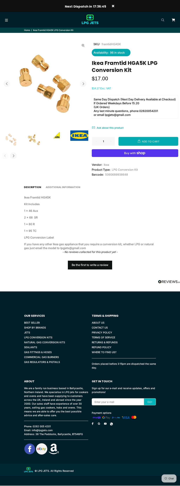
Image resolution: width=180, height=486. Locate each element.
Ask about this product (110, 127)
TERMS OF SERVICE (103, 337)
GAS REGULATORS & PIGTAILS (42, 362)
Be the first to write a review (90, 265)
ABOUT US (98, 322)
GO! (149, 402)
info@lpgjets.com (42, 430)
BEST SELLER (32, 322)
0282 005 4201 (42, 426)
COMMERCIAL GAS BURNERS (41, 357)
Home (27, 30)
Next (83, 83)
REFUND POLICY (101, 347)
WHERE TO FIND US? (104, 352)
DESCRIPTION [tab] (32, 187)
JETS (27, 332)
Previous (7, 83)
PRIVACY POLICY (102, 332)
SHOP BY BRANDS (35, 327)
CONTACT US (100, 327)
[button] (90, 263)
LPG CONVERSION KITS (38, 337)
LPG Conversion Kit (125, 169)
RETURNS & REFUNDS (105, 342)
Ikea (106, 164)
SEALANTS (30, 347)
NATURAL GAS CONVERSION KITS (44, 342)
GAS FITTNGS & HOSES (38, 352)
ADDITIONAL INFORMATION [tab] (63, 187)
